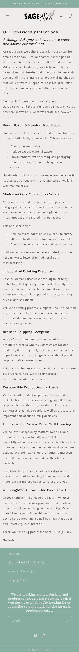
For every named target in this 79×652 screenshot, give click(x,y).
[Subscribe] (67, 620)
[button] (7, 15)
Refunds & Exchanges (21, 571)
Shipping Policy (17, 580)
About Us (13, 553)
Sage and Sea (44, 650)
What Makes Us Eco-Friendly (26, 562)
